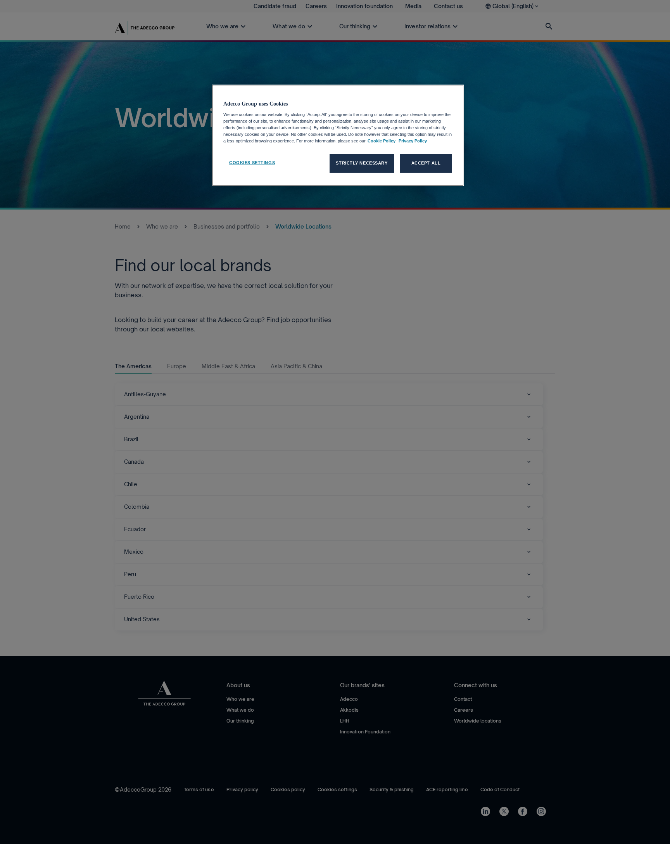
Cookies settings (252, 162)
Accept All (426, 163)
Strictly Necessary (361, 163)
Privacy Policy (412, 141)
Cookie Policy (381, 141)
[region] (338, 135)
